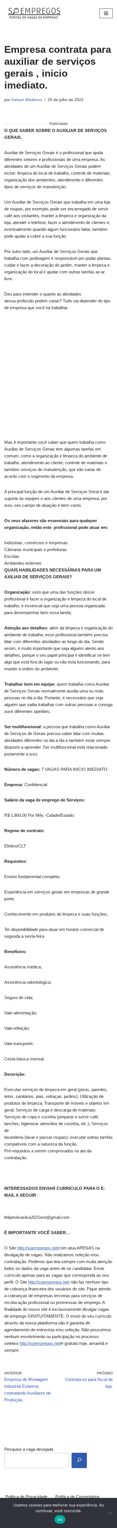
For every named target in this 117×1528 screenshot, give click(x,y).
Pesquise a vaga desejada (28, 1449)
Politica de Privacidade (26, 1496)
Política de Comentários (77, 1496)
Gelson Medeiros (26, 100)
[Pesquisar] (79, 1460)
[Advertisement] (58, 378)
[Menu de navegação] (106, 13)
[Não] (110, 1513)
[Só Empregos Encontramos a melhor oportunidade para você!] (34, 13)
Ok (59, 1519)
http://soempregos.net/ (37, 1248)
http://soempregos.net (40, 1343)
